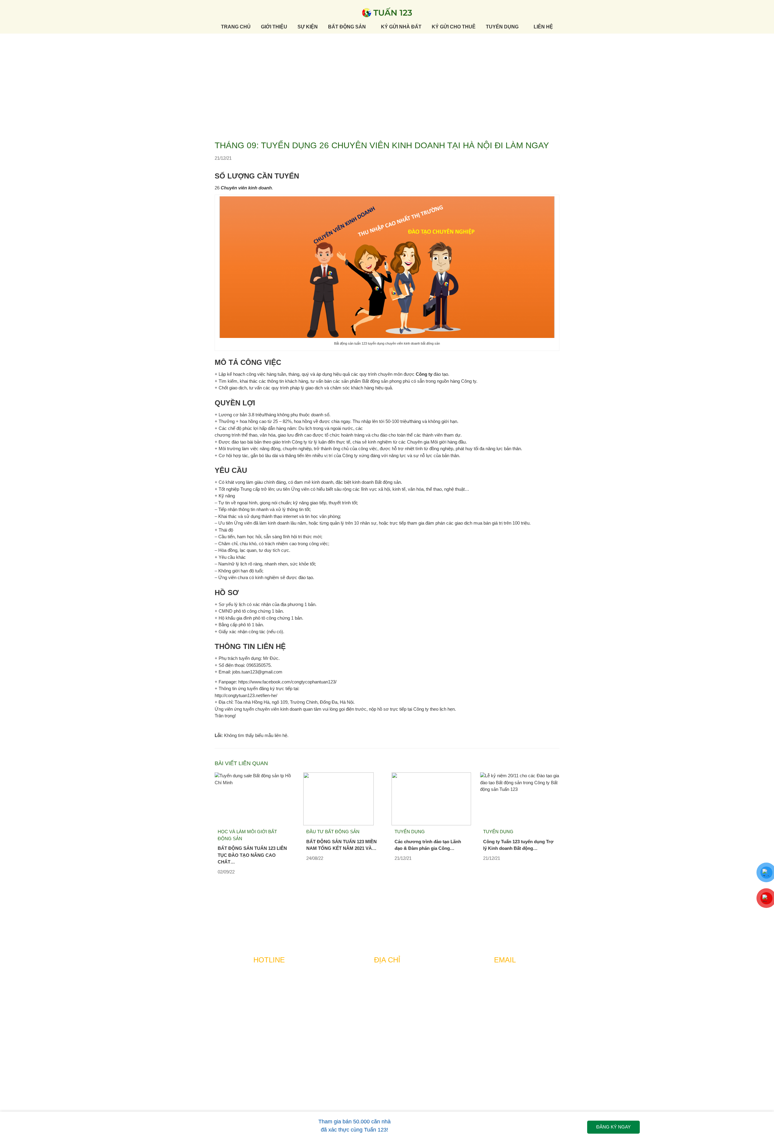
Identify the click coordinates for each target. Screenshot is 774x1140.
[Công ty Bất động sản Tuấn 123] (387, 12)
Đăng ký (613, 1126)
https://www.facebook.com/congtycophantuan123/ (287, 681)
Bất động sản (347, 26)
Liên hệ (543, 26)
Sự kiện (308, 26)
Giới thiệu (274, 26)
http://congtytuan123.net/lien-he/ (246, 695)
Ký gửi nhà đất (401, 26)
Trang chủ (236, 26)
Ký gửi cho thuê (454, 26)
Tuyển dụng (502, 26)
